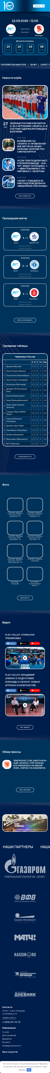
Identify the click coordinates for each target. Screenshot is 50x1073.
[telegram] (14, 1056)
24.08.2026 (21, 157)
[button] (48, 5)
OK (29, 1070)
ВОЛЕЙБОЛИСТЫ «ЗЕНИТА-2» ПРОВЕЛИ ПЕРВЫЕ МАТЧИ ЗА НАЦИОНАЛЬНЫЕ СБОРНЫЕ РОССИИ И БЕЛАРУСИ (32, 146)
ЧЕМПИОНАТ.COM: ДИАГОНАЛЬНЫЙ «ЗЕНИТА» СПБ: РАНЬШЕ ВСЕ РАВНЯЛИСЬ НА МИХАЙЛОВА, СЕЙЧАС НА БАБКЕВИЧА (30, 764)
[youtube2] (7, 1056)
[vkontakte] (3, 1056)
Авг (5, 125)
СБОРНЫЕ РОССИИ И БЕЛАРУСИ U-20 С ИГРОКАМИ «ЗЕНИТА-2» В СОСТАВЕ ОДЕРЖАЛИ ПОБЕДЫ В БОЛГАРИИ (29, 127)
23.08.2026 (21, 177)
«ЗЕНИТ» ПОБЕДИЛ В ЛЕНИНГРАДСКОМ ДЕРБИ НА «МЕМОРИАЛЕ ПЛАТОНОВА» (32, 183)
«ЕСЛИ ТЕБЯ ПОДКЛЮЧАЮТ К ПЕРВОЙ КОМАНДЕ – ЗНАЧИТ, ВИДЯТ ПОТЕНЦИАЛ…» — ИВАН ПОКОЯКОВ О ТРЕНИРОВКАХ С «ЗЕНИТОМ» (32, 166)
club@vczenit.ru (9, 1017)
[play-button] (11, 1056)
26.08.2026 (21, 138)
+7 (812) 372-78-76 (11, 1022)
